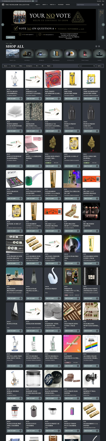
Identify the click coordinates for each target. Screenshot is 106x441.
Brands (5, 65)
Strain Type (13, 65)
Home (7, 43)
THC (37, 65)
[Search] (98, 4)
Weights (48, 65)
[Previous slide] (2, 24)
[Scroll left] (96, 46)
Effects (20, 65)
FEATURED (60, 4)
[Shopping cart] (102, 4)
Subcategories (29, 65)
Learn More (10, 37)
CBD (42, 65)
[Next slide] (103, 24)
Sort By (99, 65)
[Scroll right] (99, 46)
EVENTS (68, 4)
